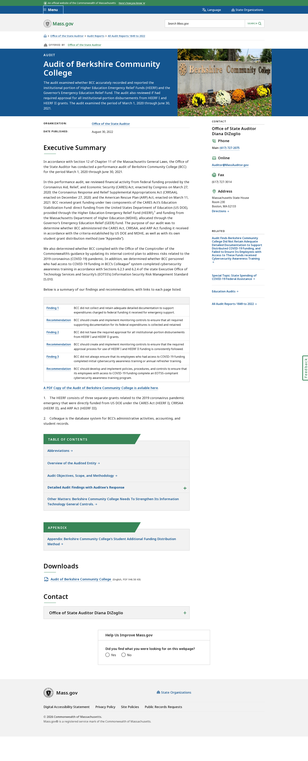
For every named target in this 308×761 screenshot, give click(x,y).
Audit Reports (95, 36)
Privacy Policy (105, 707)
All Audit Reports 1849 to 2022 (126, 36)
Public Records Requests (163, 707)
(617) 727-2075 (230, 148)
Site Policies (130, 707)
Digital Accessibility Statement (66, 707)
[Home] (45, 36)
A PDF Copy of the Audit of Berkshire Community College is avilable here (100, 388)
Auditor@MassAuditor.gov (230, 165)
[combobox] (215, 23)
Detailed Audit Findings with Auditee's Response (85, 487)
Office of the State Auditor (67, 36)
